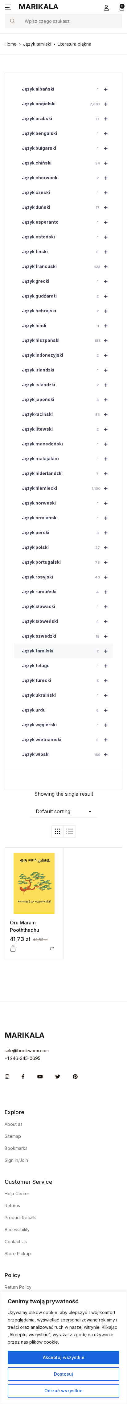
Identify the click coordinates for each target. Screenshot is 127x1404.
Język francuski (65, 266)
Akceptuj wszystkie (63, 1357)
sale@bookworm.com (27, 1050)
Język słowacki (65, 606)
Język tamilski (37, 44)
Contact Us (16, 1241)
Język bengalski (65, 133)
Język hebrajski (65, 310)
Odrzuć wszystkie (63, 1390)
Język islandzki (65, 384)
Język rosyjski (65, 577)
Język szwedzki (65, 636)
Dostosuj (63, 1374)
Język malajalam (65, 458)
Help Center (17, 1193)
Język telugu (65, 665)
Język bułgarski (65, 148)
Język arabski (65, 118)
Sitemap (13, 1136)
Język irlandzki (65, 370)
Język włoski (65, 754)
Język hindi (65, 325)
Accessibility (17, 1229)
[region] (63, 1347)
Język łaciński (65, 414)
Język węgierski (65, 724)
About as (14, 1124)
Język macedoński (65, 444)
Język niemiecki (65, 488)
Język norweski (65, 503)
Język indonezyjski (65, 355)
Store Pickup (18, 1253)
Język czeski (65, 192)
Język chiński (65, 163)
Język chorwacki (65, 177)
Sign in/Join (16, 1160)
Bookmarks (16, 1148)
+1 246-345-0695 (22, 1058)
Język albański (65, 89)
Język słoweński (65, 621)
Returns (12, 1205)
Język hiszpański (65, 340)
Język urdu (65, 710)
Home (11, 44)
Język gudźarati (65, 296)
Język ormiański (65, 517)
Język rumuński (65, 591)
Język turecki (65, 680)
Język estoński (65, 237)
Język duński (65, 207)
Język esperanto (65, 222)
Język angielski (65, 104)
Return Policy (18, 1287)
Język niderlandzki (65, 473)
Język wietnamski (65, 739)
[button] (106, 7)
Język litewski (65, 429)
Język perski (65, 532)
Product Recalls (20, 1217)
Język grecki (65, 281)
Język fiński (65, 251)
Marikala (38, 6)
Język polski (65, 547)
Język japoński (65, 399)
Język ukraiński (65, 695)
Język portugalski (65, 562)
